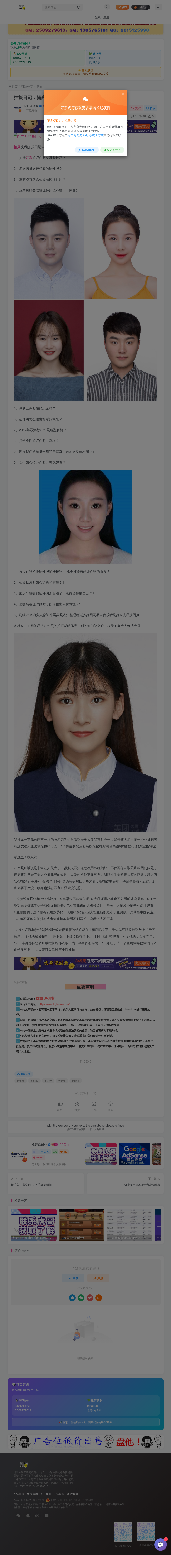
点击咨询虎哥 (87, 150)
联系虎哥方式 (112, 150)
